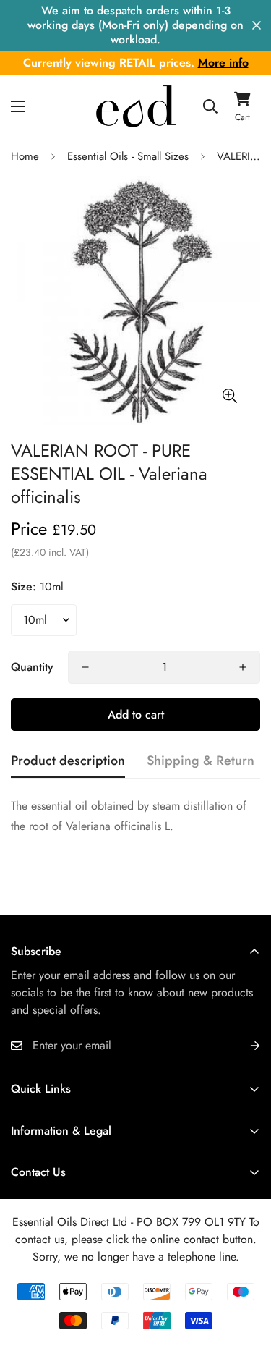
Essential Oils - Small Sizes (128, 156)
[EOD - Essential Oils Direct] (136, 106)
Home (25, 156)
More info (223, 62)
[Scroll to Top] (245, 1274)
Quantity (32, 666)
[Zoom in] (229, 395)
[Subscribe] (243, 1046)
